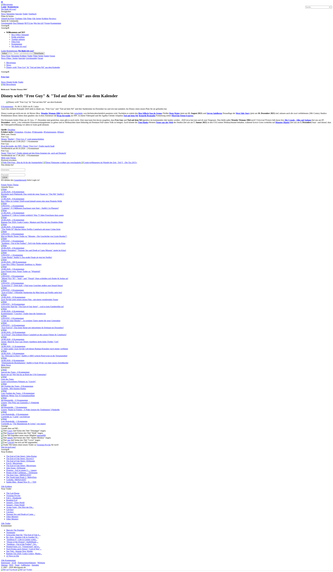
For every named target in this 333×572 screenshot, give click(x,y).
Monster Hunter (282, 122)
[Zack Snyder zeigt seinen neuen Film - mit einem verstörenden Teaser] (4, 295)
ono (8, 440)
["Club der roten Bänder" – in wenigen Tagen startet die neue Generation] (4, 316)
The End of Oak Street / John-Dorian (21, 456)
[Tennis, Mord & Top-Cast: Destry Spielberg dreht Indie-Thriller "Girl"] (4, 337)
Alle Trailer (5, 523)
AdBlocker (25, 565)
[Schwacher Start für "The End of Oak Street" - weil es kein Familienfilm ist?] (4, 302)
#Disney (60, 132)
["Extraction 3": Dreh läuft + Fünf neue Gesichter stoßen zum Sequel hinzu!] (4, 281)
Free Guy (5, 77)
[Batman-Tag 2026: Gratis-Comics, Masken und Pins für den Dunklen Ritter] (4, 217)
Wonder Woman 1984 (50, 113)
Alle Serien (36, 18)
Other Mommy (12, 517)
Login (3, 51)
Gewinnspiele (6, 23)
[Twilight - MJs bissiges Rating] (4, 384)
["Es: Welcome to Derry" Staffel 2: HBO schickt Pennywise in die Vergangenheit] (4, 351)
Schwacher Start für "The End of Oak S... (23, 535)
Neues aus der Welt (164, 122)
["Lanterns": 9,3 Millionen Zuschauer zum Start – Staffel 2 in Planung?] (4, 203)
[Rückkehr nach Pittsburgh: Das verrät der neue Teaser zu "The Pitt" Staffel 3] (4, 189)
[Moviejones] (7, 4)
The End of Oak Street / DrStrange (20, 461)
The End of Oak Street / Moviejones (21, 465)
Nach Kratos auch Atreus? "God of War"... (23, 549)
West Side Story (243, 113)
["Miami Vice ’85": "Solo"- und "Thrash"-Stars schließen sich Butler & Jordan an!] (4, 274)
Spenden (35, 565)
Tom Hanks (143, 122)
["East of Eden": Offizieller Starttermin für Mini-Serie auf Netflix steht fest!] (4, 288)
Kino (8, 56)
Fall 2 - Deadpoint (13, 498)
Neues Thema (12, 185)
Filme (35, 56)
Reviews (52, 18)
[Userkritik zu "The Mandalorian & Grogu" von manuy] (4, 419)
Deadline (11, 130)
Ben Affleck (143, 113)
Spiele (46, 56)
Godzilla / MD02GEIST (16, 480)
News (3, 14)
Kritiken (45, 18)
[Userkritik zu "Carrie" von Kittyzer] (4, 412)
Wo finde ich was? (8, 9)
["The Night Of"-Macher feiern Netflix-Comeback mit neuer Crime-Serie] (4, 224)
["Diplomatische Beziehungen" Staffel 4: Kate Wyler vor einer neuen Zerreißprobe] (4, 358)
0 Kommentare (7, 106)
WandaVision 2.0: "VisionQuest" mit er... (23, 546)
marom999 (41, 435)
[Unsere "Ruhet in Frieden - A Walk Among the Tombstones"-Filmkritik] (4, 405)
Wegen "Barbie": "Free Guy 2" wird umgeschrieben (22, 139)
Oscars (40, 58)
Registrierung (12, 51)
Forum (47, 23)
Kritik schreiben (18, 37)
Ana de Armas (155, 113)
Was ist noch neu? (8, 447)
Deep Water (174, 113)
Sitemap (4, 565)
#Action (27, 132)
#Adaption (18, 132)
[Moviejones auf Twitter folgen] (25, 570)
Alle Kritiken (6, 486)
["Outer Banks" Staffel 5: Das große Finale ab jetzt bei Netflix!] (4, 253)
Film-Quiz (15, 42)
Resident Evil (11, 500)
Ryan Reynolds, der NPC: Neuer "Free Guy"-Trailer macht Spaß (27, 146)
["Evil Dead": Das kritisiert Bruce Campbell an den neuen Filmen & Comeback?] (4, 330)
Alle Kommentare (8, 560)
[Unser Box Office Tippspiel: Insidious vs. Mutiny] (4, 260)
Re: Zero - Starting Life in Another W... (22, 537)
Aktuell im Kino (7, 18)
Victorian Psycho (44, 445)
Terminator (10, 532)
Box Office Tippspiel (20, 35)
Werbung (41, 563)
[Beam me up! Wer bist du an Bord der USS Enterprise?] (4, 370)
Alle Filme (27, 18)
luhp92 (10, 438)
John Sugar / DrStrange (15, 468)
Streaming (10, 14)
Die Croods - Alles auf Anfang (298, 120)
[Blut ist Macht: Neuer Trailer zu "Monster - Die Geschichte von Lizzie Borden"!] (4, 231)
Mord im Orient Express (182, 116)
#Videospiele (37, 132)
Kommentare (55, 23)
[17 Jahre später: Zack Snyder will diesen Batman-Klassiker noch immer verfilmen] (4, 344)
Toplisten (19, 18)
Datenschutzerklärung (27, 563)
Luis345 (11, 442)
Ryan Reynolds (63, 116)
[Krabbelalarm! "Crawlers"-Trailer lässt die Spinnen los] (4, 309)
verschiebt (78, 113)
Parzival (10, 433)
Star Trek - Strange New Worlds (19, 551)
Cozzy (10, 431)
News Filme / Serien (9, 58)
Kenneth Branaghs (147, 116)
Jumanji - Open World (15, 502)
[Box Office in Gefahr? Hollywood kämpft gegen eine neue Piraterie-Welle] (4, 196)
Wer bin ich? (39, 23)
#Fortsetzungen (50, 132)
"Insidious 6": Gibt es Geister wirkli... (21, 539)
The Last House (12, 493)
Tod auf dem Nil (130, 116)
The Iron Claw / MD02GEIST (18, 475)
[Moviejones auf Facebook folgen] (9, 570)
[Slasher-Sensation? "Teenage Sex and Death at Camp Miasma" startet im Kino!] (4, 246)
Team (17, 565)
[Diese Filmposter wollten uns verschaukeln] (62, 162)
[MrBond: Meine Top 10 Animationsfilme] (4, 391)
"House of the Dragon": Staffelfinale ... (22, 542)
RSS (11, 565)
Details (9, 82)
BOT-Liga (28, 23)
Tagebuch (32, 14)
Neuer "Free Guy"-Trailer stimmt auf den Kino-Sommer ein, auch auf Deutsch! (33, 153)
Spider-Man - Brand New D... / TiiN (21, 482)
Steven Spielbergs (214, 113)
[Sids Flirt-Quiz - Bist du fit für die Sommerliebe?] (22, 162)
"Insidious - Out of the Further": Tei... (21, 544)
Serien (40, 56)
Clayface (10, 509)
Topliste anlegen (18, 39)
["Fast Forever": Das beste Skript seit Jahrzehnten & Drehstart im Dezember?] (4, 323)
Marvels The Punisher (15, 530)
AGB (14, 563)
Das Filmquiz (18, 23)
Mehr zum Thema (8, 158)
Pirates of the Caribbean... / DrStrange (21, 473)
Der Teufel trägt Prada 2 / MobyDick (21, 477)
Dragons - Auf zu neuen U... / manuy (21, 470)
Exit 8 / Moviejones (14, 463)
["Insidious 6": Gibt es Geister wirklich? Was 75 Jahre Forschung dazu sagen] (4, 210)
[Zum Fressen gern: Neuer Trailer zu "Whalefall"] (4, 267)
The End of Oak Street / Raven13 (20, 458)
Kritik (15, 82)
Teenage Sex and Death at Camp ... (20, 514)
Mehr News (6, 365)
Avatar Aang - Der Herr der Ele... (20, 507)
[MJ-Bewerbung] (8, 84)
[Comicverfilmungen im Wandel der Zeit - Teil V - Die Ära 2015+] (109, 162)
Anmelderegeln (20, 180)
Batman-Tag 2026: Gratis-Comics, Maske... (24, 553)
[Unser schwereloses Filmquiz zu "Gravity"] (4, 377)
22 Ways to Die (12, 556)
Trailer (25, 14)
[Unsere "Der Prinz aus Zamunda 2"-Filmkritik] (4, 398)
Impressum (5, 563)
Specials (18, 14)
